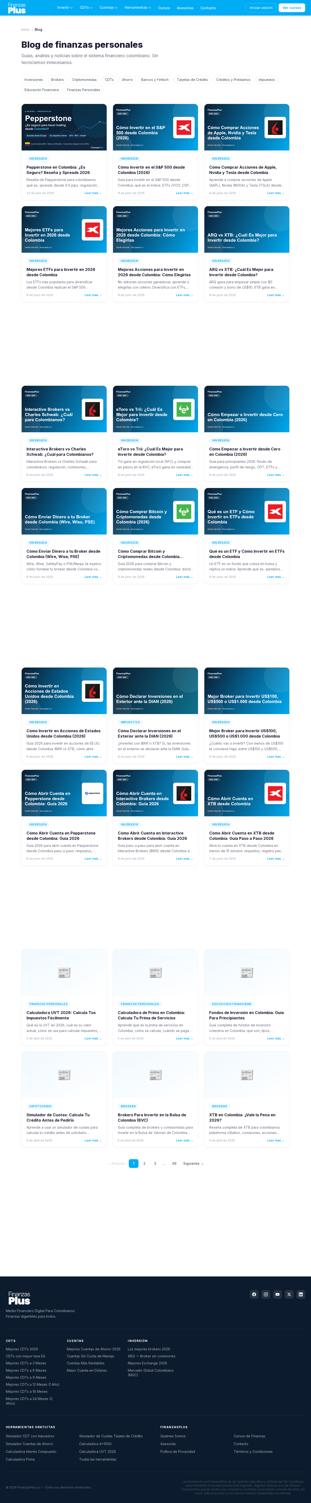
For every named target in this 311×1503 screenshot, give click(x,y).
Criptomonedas (84, 80)
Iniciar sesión (261, 8)
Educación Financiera (42, 90)
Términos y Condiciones (253, 1451)
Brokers (57, 80)
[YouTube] (277, 1294)
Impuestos (267, 80)
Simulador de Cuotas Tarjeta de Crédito (111, 1436)
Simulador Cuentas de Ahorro (29, 1444)
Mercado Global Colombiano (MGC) (151, 1372)
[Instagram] (265, 1294)
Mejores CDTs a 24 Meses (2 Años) (29, 1401)
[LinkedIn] (300, 1294)
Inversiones (34, 80)
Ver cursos (292, 8)
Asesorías (185, 8)
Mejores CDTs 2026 (22, 1349)
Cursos (164, 8)
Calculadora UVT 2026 (97, 1451)
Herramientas (136, 7)
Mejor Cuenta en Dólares (87, 1370)
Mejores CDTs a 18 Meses (27, 1391)
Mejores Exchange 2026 (147, 1363)
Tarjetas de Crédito (192, 80)
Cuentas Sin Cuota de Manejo (90, 1356)
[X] (289, 1294)
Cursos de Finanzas (249, 1436)
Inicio (25, 29)
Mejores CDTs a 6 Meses (26, 1370)
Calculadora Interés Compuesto (31, 1451)
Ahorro (127, 80)
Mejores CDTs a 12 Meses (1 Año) (33, 1384)
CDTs (84, 7)
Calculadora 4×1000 (95, 1444)
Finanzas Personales (83, 90)
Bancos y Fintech (155, 80)
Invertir (63, 7)
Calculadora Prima (20, 1459)
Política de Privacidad (177, 1451)
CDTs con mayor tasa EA (25, 1356)
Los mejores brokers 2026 (149, 1349)
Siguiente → (193, 1163)
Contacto (208, 8)
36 (174, 1163)
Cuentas (107, 7)
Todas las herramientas (97, 1459)
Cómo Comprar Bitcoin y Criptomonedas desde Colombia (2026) (149, 556)
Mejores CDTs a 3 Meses (26, 1363)
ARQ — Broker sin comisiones (151, 1356)
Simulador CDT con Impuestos (30, 1436)
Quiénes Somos (173, 1436)
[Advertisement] (155, 344)
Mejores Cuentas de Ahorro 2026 (94, 1349)
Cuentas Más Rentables (85, 1363)
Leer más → (93, 193)
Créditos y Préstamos (233, 80)
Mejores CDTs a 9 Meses (26, 1377)
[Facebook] (254, 1294)
